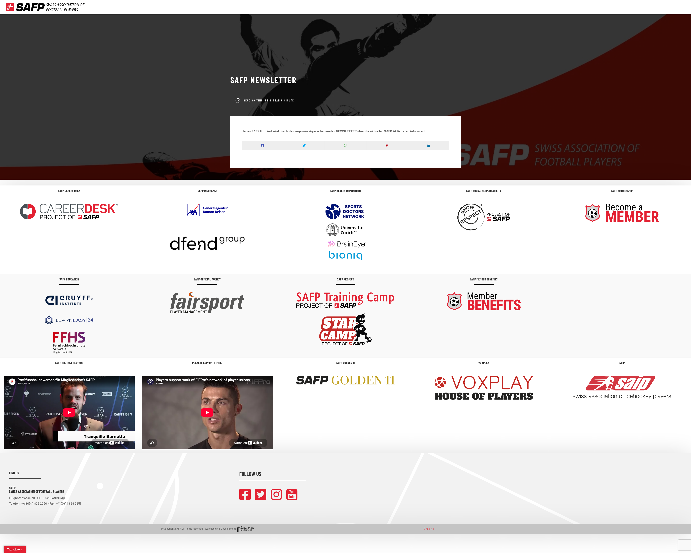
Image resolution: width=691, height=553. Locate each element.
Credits (429, 529)
